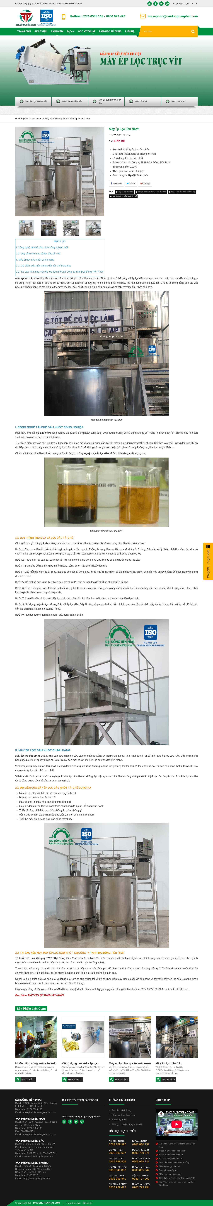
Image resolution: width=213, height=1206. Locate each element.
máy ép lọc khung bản (49, 604)
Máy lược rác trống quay (170, 1174)
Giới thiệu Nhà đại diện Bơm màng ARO (177, 1178)
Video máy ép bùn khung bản (172, 1151)
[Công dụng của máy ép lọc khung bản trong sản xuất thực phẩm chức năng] (83, 1037)
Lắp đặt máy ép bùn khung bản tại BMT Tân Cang (177, 1183)
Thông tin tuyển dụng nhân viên (127, 1124)
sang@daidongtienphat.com (36, 1178)
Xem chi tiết (27, 1079)
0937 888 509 (117, 1161)
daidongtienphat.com (46, 1203)
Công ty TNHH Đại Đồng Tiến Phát (56, 958)
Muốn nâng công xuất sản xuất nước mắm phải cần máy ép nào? (35, 1064)
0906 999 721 (34, 1175)
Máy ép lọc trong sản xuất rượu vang (130, 1064)
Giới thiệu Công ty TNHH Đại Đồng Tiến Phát (177, 1145)
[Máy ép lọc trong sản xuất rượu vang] (130, 1037)
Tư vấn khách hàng (121, 1110)
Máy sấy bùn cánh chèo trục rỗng (174, 1162)
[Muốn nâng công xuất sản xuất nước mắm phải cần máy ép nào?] (36, 1037)
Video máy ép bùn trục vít (170, 1158)
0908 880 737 (140, 1144)
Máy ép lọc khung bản (56, 118)
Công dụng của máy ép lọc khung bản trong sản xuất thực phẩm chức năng (82, 1064)
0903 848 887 (117, 1170)
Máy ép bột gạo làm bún (170, 1166)
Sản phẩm (36, 118)
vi (192, 3)
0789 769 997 (117, 1144)
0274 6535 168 (34, 1109)
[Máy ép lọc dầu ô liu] (177, 1037)
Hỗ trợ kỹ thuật (119, 1119)
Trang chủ (22, 118)
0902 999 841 (117, 1178)
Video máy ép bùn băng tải (171, 1155)
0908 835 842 (140, 1170)
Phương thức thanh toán (124, 1115)
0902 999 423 (117, 1187)
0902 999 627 (117, 1152)
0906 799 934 (140, 1187)
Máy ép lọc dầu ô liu (169, 1063)
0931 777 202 (140, 1178)
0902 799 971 (140, 1152)
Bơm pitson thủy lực (168, 1170)
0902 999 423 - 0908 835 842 (42, 1153)
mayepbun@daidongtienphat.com (39, 1112)
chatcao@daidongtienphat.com (38, 1156)
